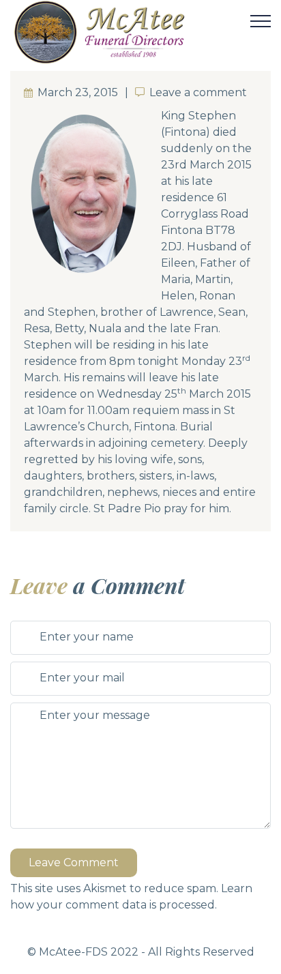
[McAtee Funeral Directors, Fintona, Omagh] (129, 32)
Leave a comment (198, 92)
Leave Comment (74, 862)
